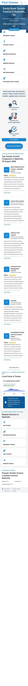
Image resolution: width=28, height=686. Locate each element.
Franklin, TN (17, 481)
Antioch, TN (5, 481)
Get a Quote (14, 139)
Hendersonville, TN (7, 484)
